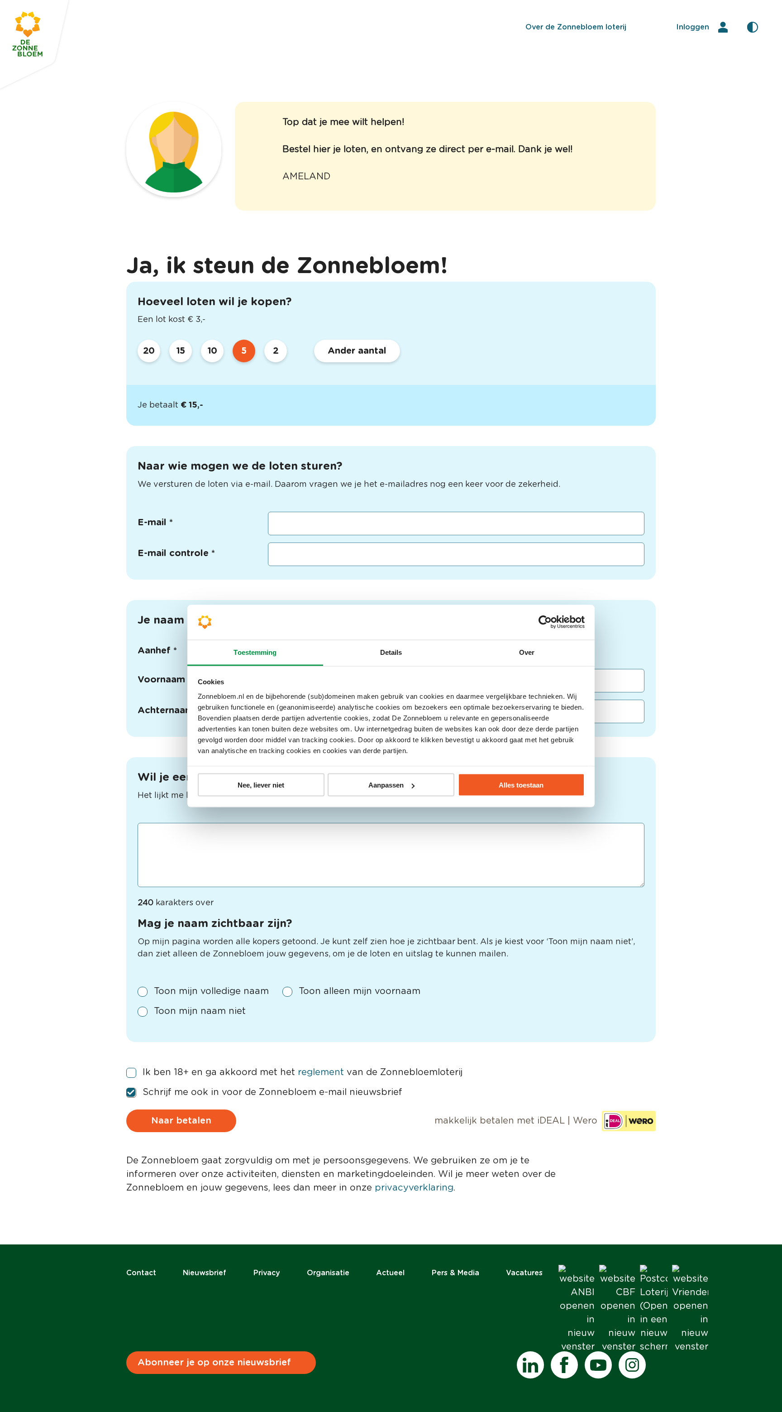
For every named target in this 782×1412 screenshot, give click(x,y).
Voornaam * (164, 679)
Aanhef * (157, 650)
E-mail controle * (176, 553)
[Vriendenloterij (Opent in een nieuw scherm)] (690, 1309)
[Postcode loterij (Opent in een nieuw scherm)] (654, 1309)
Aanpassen (386, 785)
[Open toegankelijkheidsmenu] (752, 27)
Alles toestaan (521, 785)
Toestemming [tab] (255, 652)
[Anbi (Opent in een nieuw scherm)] (576, 1309)
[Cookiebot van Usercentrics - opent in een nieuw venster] (545, 622)
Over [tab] (526, 652)
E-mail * (155, 522)
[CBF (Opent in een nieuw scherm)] (617, 1309)
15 (181, 350)
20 (149, 350)
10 (212, 350)
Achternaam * (169, 710)
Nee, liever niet (261, 785)
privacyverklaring (414, 1187)
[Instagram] (632, 1364)
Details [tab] (391, 652)
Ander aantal (357, 350)
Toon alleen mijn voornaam (359, 991)
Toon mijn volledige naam (211, 991)
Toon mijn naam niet (200, 1011)
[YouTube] (598, 1364)
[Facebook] (564, 1364)
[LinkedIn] (530, 1364)
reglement (321, 1072)
